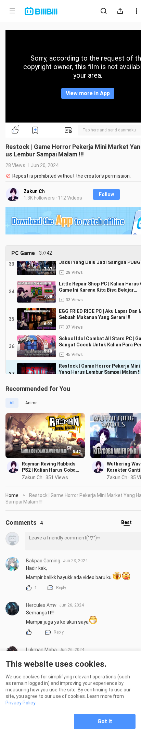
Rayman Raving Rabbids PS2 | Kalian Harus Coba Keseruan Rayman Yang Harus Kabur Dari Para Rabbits (49, 467)
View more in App (88, 93)
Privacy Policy (20, 702)
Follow (106, 194)
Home (11, 495)
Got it (105, 721)
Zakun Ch (34, 191)
